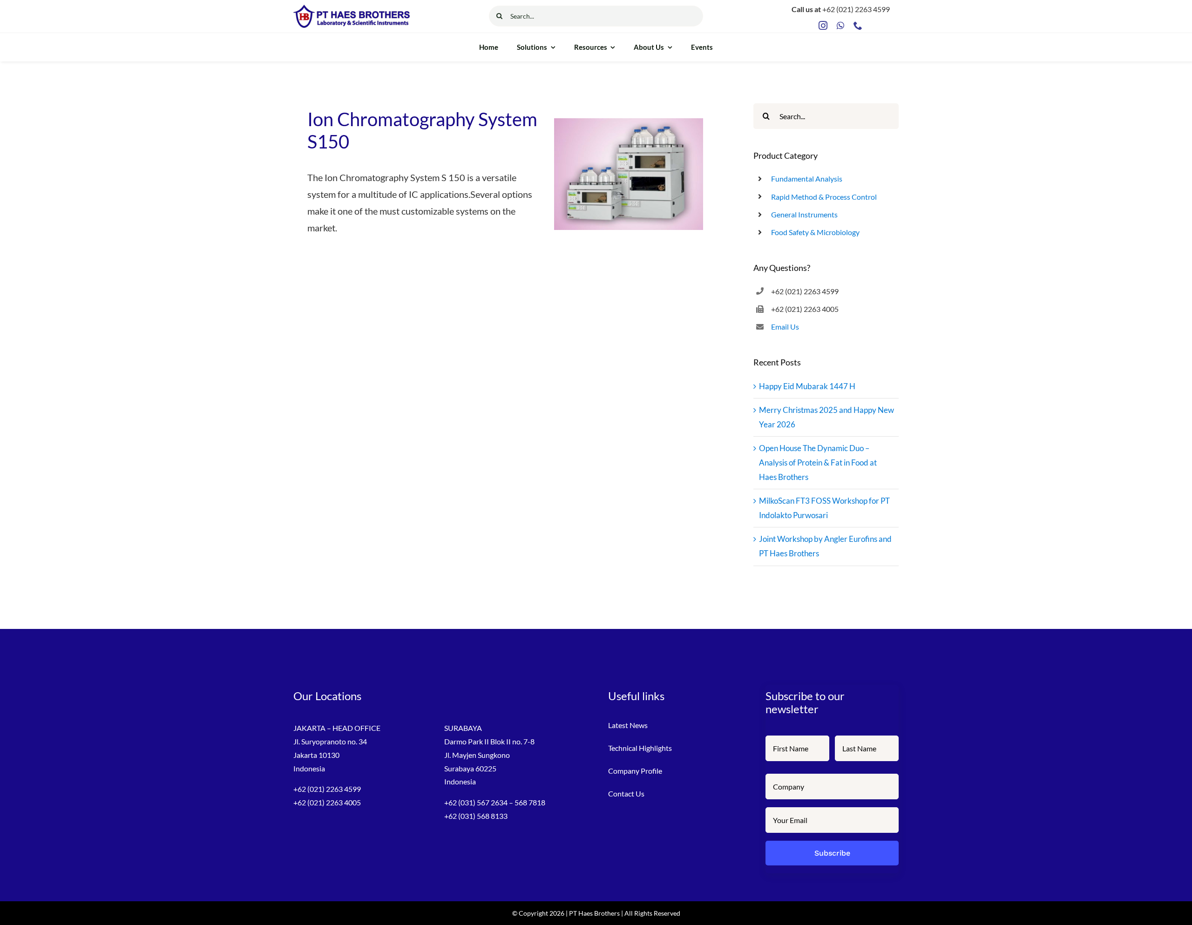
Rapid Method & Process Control (824, 196)
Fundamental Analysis (806, 178)
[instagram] (823, 25)
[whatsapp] (840, 25)
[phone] (857, 25)
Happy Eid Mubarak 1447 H (807, 386)
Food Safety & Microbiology (815, 232)
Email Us (785, 326)
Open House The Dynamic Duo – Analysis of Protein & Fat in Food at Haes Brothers (818, 462)
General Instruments (804, 214)
